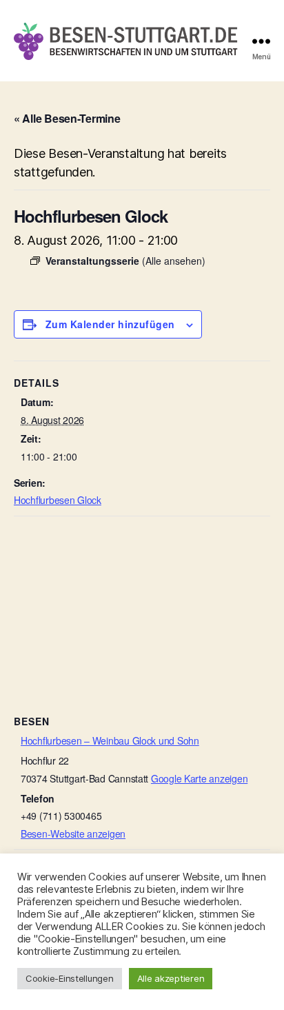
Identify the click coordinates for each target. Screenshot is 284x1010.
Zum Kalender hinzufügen (110, 324)
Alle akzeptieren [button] (171, 978)
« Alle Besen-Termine (67, 118)
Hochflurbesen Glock (57, 500)
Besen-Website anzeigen (73, 833)
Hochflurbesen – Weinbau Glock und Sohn (110, 740)
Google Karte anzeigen (199, 778)
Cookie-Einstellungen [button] (70, 978)
